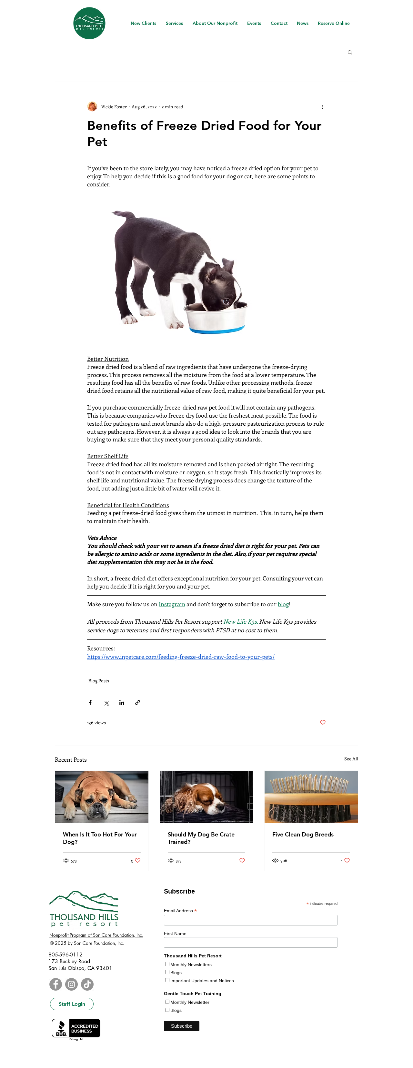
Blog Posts (98, 680)
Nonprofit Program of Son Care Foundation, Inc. (96, 935)
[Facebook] (55, 984)
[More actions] (322, 106)
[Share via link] (138, 702)
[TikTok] (87, 984)
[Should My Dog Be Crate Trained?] (206, 797)
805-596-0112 (65, 954)
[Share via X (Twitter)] (106, 702)
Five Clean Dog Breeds (303, 834)
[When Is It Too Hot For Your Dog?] (101, 797)
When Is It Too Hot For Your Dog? (100, 838)
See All (351, 759)
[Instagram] (71, 984)
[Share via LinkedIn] (122, 702)
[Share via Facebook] (90, 702)
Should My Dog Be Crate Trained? (201, 838)
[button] (350, 51)
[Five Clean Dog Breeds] (311, 797)
